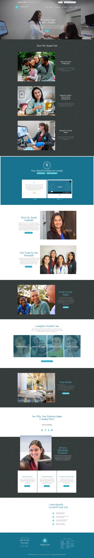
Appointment (70, 2)
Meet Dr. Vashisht (28, 232)
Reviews (70, 7)
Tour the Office (65, 393)
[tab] (34, 199)
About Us (51, 7)
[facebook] (45, 430)
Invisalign (49, 28)
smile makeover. (60, 28)
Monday (62, 541)
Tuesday (62, 542)
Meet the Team (28, 266)
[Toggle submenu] (53, 7)
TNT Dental (64, 554)
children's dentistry (68, 69)
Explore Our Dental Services (47, 361)
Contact (76, 7)
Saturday (62, 548)
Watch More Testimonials (51, 173)
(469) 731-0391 (22, 2)
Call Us (47, 30)
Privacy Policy (47, 554)
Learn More (66, 307)
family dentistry (40, 28)
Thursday (62, 545)
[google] (42, 430)
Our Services (57, 7)
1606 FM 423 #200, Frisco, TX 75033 (33, 2)
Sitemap (42, 554)
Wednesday (63, 543)
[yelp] (48, 430)
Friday (62, 546)
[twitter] (51, 430)
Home (47, 7)
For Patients (64, 7)
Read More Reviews (41, 173)
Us (60, 2)
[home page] (21, 7)
